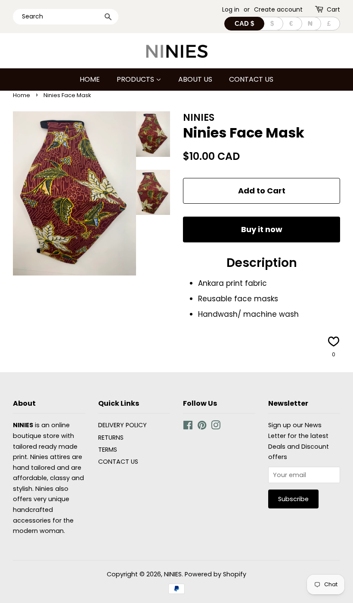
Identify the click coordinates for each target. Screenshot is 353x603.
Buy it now (261, 229)
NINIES (173, 574)
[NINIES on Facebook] (188, 426)
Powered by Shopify (215, 574)
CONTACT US (251, 79)
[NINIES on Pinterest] (202, 426)
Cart (333, 9)
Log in (230, 9)
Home (21, 95)
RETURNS (111, 437)
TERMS (107, 449)
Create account (278, 9)
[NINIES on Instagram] (215, 426)
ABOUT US (195, 79)
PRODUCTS (136, 79)
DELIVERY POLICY (122, 425)
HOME (90, 79)
